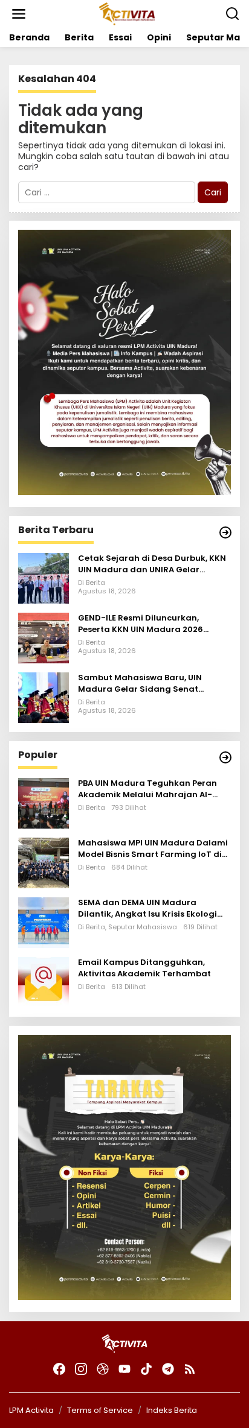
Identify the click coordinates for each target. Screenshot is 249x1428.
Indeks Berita (171, 1410)
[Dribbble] (103, 1369)
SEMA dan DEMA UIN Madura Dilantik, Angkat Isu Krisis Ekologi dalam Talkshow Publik (147, 908)
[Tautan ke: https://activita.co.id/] (225, 757)
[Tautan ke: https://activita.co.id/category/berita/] (225, 532)
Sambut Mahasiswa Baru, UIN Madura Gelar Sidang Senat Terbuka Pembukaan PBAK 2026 (145, 683)
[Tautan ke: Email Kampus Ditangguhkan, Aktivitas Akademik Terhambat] (43, 982)
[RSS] (190, 1369)
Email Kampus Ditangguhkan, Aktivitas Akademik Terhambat (144, 968)
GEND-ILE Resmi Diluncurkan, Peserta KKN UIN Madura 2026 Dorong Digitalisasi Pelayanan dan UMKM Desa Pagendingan (152, 623)
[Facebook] (59, 1369)
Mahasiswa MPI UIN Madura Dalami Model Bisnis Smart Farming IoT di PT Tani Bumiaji (153, 848)
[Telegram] (168, 1369)
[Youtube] (124, 1369)
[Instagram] (81, 1369)
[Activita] (126, 13)
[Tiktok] (146, 1369)
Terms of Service (100, 1410)
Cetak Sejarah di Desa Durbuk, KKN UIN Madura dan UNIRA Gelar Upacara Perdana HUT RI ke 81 (152, 564)
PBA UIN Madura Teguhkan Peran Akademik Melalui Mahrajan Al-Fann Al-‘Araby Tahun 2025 (147, 789)
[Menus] (18, 14)
